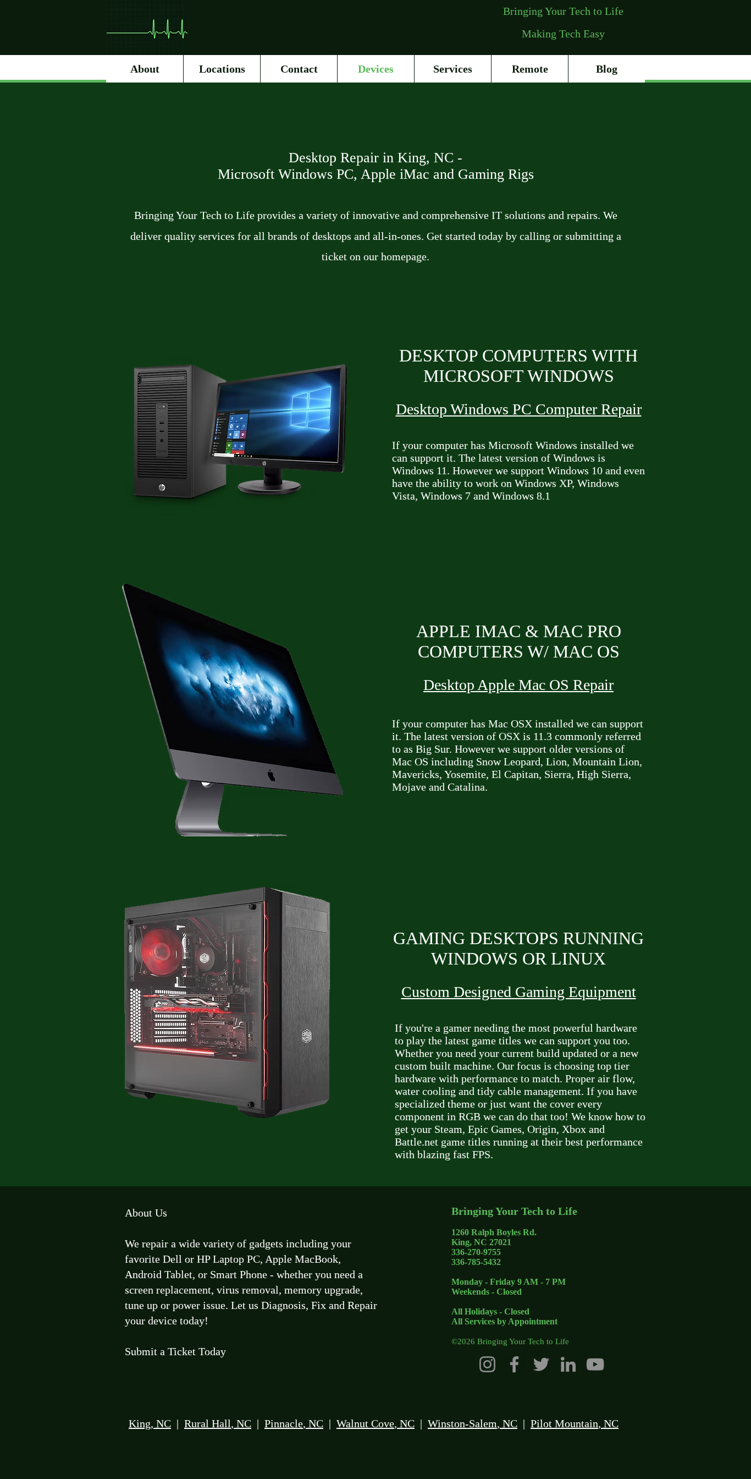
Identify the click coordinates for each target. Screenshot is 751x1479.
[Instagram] (487, 1364)
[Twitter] (541, 1364)
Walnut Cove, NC (375, 1423)
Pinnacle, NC (293, 1423)
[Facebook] (514, 1364)
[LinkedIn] (568, 1364)
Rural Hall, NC (217, 1423)
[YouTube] (595, 1364)
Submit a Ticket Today (175, 1351)
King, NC (150, 1423)
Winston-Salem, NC (472, 1423)
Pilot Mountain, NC (575, 1423)
